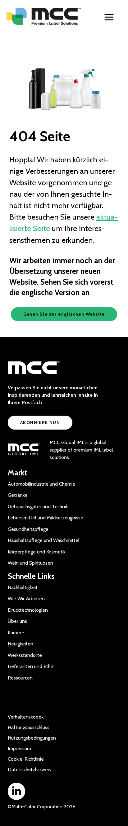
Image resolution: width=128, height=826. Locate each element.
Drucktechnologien (28, 610)
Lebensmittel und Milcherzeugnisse (45, 518)
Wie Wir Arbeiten (26, 598)
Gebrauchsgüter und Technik (38, 506)
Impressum (19, 748)
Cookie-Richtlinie (26, 759)
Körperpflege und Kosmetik (37, 552)
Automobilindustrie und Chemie (41, 484)
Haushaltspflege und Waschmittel (44, 540)
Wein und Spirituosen (30, 563)
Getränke (18, 495)
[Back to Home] (44, 16)
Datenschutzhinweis (29, 769)
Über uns (17, 621)
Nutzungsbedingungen (32, 738)
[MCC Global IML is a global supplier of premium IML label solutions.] (24, 450)
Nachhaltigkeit (23, 587)
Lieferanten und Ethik (31, 666)
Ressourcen (20, 678)
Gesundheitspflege (28, 529)
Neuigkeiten (20, 644)
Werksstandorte (25, 655)
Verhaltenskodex (26, 717)
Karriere (16, 633)
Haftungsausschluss (28, 727)
